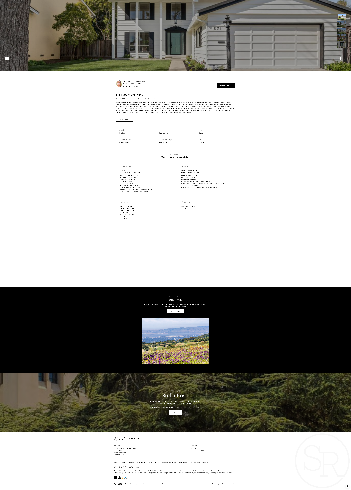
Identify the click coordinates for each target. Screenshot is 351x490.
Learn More (175, 311)
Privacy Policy (232, 484)
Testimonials (183, 462)
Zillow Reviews (195, 462)
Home (116, 462)
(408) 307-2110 (136, 84)
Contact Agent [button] (225, 85)
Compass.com (119, 454)
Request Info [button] (124, 119)
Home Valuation (153, 462)
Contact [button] (175, 412)
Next (344, 58)
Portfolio (131, 462)
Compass (169, 470)
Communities (141, 462)
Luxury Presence (163, 484)
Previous (339, 58)
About (123, 462)
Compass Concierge (169, 462)
